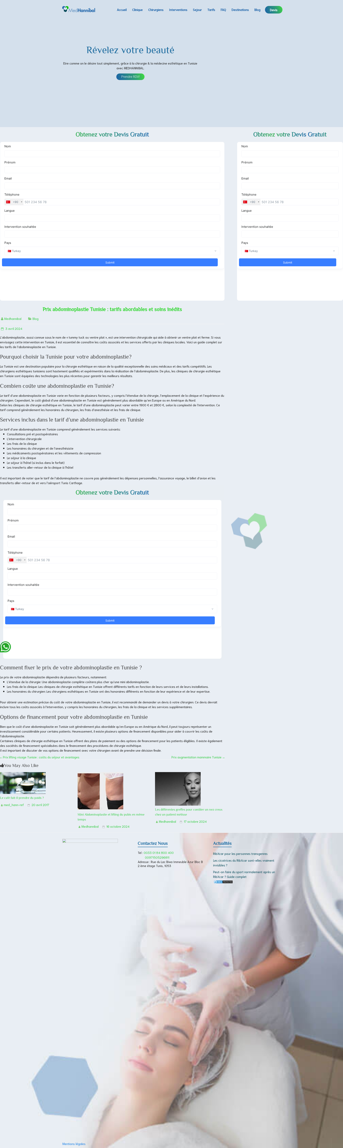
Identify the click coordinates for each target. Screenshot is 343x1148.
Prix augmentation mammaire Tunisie (198, 757)
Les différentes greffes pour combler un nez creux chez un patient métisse (189, 812)
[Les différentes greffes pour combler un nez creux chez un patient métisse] (178, 774)
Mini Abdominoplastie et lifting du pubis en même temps (111, 817)
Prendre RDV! (130, 77)
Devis (273, 10)
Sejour (197, 9)
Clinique (137, 9)
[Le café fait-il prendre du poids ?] (23, 774)
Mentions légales (74, 1143)
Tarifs (211, 9)
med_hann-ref (14, 804)
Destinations (240, 9)
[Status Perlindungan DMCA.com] (223, 882)
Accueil (122, 9)
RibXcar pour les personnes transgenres (240, 853)
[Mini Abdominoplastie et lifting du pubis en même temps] (100, 774)
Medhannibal (12, 318)
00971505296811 (157, 857)
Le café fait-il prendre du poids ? (22, 798)
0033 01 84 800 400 (159, 852)
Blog (257, 9)
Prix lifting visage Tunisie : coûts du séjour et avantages (39, 757)
